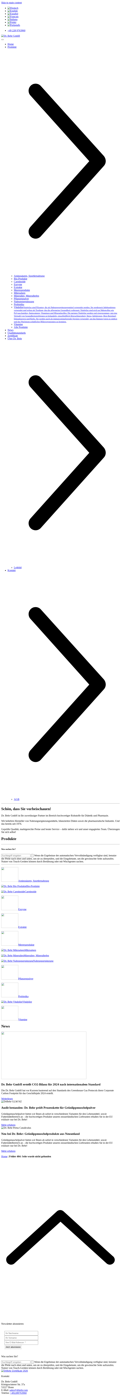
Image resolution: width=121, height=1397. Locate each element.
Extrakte (18, 287)
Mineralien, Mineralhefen (26, 295)
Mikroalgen (19, 293)
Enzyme (18, 284)
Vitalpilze (65, 314)
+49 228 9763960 (16, 30)
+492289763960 (18, 1393)
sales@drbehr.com (18, 1390)
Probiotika (19, 304)
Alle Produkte (21, 327)
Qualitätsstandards (17, 333)
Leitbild (18, 567)
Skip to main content (11, 2)
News (10, 330)
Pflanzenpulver (21, 298)
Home (11, 44)
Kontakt (12, 570)
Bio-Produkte (20, 278)
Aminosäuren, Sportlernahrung (29, 276)
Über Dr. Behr (15, 338)
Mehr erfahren (8, 1125)
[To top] (60, 1318)
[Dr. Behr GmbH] (10, 36)
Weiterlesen (7, 1098)
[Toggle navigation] (2, 39)
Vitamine (18, 324)
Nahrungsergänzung (24, 301)
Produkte (12, 47)
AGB (16, 799)
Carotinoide (20, 281)
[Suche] (32, 855)
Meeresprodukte (22, 290)
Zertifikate (13, 335)
